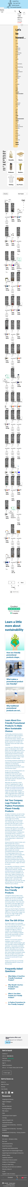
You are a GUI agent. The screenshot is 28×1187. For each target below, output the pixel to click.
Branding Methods (7, 1108)
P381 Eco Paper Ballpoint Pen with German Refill (18, 283)
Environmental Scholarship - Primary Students (13, 1132)
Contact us (19, 962)
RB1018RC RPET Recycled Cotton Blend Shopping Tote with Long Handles (7, 487)
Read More (4, 169)
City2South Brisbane (7, 1122)
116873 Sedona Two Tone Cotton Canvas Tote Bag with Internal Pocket (18, 403)
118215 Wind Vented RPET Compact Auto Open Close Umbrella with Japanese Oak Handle (12, 469)
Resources (6, 1096)
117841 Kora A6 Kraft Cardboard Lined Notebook (7, 355)
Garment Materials (7, 1106)
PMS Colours (5, 1111)
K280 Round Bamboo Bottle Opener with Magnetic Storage (18, 511)
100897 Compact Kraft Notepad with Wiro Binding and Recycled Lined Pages (12, 421)
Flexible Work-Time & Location (9, 1160)
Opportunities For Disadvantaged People (12, 1150)
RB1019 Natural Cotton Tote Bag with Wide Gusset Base (18, 238)
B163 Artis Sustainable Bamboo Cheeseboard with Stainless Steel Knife (12, 559)
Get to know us (7, 1079)
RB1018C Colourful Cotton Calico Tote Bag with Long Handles (12, 307)
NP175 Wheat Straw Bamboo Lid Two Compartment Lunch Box (7, 469)
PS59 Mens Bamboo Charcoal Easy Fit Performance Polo (18, 214)
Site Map (4, 1118)
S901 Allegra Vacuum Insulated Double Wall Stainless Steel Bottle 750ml (7, 421)
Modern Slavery (6, 1155)
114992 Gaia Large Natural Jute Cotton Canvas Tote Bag (12, 379)
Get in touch (7, 1050)
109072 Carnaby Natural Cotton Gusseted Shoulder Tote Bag (12, 355)
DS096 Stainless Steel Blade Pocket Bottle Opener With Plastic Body (18, 469)
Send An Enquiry (6, 1060)
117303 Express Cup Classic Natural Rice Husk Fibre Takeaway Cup (7, 262)
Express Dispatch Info (7, 1120)
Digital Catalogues (6, 1101)
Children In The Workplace (9, 1162)
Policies (5, 1136)
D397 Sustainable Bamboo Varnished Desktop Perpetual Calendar (18, 535)
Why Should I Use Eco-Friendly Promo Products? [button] (15, 987)
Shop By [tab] (5, 193)
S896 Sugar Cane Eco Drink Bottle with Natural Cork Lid (18, 355)
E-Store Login (7, 1072)
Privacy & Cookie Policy (8, 1164)
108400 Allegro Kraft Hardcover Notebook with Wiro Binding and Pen (18, 307)
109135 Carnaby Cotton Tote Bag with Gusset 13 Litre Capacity (18, 487)
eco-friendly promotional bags (17, 787)
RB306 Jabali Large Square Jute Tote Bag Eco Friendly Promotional (18, 445)
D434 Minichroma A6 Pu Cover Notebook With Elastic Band (7, 331)
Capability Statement (7, 1157)
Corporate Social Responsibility (10, 1148)
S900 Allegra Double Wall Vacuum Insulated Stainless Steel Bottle (18, 559)
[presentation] (15, 265)
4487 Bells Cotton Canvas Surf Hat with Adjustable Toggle (18, 379)
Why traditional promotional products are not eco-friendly (13, 708)
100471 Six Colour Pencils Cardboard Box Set (7, 445)
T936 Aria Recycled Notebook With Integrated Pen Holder (12, 445)
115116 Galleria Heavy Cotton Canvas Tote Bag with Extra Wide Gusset (7, 307)
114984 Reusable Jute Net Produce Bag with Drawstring (12, 535)
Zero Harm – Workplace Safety (9, 1139)
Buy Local (4, 1141)
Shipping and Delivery (7, 1099)
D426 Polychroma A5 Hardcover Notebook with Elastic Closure (12, 214)
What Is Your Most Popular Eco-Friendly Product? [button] (15, 995)
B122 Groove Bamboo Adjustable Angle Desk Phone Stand (12, 487)
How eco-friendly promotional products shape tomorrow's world (13, 654)
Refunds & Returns (7, 1169)
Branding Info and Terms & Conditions (11, 1167)
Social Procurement (7, 1146)
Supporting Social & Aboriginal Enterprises (13, 1153)
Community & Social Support (9, 1115)
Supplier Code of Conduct (8, 1173)
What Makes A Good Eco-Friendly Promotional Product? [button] (16, 978)
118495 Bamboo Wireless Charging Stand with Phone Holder (18, 421)
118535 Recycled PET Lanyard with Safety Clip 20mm (7, 535)
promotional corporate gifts (11, 957)
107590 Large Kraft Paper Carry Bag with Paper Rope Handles (7, 238)
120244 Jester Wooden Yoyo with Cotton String (12, 403)
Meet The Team (5, 1084)
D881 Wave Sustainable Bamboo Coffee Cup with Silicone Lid (7, 511)
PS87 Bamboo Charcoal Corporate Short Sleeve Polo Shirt (7, 559)
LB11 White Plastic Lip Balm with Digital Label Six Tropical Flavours (7, 403)
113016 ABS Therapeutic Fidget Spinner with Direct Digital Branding (12, 238)
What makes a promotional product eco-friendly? (14, 681)
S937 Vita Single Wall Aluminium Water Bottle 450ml (18, 331)
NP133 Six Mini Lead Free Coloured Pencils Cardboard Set (12, 283)
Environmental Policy (7, 1143)
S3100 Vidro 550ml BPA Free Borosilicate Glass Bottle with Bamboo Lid (12, 331)
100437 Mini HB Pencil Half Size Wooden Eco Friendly (12, 262)
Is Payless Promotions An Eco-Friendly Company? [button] (16, 1003)
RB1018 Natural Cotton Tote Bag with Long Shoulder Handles (7, 214)
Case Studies (4, 1089)
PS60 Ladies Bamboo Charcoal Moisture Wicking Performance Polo (7, 283)
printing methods (9, 871)
